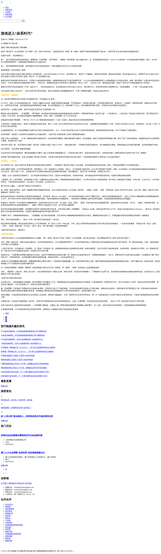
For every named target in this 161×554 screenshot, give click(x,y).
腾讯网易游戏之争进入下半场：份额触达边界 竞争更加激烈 (24, 368)
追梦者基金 (9, 509)
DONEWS (9, 504)
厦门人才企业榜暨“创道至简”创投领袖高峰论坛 (23, 452)
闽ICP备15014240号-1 (65, 551)
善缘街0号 (9, 513)
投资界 (8, 529)
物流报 (8, 506)
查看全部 (4, 386)
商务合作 (21, 483)
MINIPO (8, 527)
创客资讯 (8, 10)
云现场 (8, 12)
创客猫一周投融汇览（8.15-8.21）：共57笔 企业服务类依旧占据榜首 (27, 351)
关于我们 (8, 17)
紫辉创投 (8, 541)
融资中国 (8, 531)
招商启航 (8, 536)
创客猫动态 (12, 483)
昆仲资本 (8, 511)
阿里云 (8, 518)
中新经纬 (8, 522)
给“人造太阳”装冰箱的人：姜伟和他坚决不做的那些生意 (27, 416)
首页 (7, 7)
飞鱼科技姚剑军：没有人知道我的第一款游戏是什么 (21, 343)
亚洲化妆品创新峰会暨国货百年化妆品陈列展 (21, 435)
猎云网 (8, 516)
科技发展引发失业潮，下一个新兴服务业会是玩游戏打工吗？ (24, 376)
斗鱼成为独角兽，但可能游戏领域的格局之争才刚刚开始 (23, 335)
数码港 (8, 538)
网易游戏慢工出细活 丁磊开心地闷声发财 (17, 360)
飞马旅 (8, 520)
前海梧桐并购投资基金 (14, 525)
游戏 (7, 313)
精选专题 (8, 14)
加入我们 (28, 483)
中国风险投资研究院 (13, 534)
